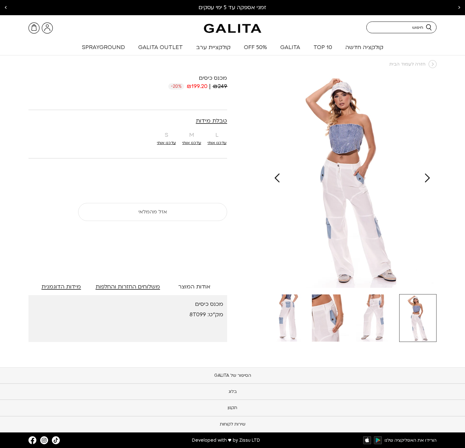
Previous (459, 7)
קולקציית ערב (213, 47)
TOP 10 (322, 47)
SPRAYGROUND (103, 47)
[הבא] (277, 178)
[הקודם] (427, 178)
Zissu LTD (249, 440)
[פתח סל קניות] (34, 28)
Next (6, 7)
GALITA (290, 47)
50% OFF (255, 47)
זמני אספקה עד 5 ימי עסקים (232, 7)
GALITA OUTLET (160, 47)
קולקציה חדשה (364, 47)
